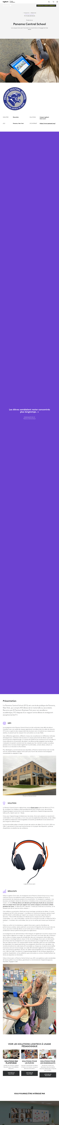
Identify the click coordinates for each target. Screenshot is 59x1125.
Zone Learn (34, 807)
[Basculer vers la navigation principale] (57, 1)
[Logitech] (10, 1)
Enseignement (26, 12)
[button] (7, 5)
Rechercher (49, 2)
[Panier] (53, 2)
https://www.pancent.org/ (47, 123)
